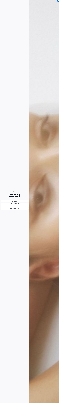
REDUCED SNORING (15, 203)
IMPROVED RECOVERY (14, 208)
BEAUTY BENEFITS (14, 206)
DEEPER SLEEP (15, 201)
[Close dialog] (58, 1)
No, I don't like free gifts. (15, 211)
